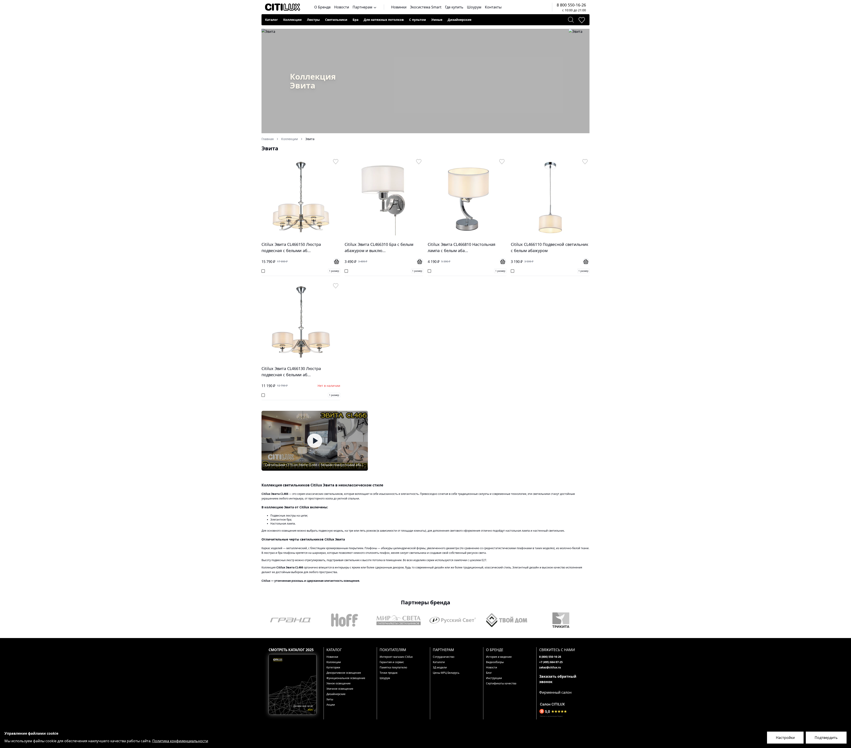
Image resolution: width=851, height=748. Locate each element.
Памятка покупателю (393, 667)
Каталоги (439, 662)
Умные (436, 20)
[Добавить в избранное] (335, 161)
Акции (330, 705)
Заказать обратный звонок (557, 679)
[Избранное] (581, 19)
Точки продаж (389, 673)
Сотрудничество (443, 657)
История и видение (499, 657)
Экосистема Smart (425, 7)
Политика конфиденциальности (180, 740)
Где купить (454, 7)
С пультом (417, 20)
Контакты (493, 7)
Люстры (313, 20)
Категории (333, 667)
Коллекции (292, 20)
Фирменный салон (555, 692)
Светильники (336, 20)
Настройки (785, 737)
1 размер (334, 270)
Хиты (329, 699)
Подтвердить (826, 737)
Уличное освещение (339, 689)
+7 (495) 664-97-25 (551, 662)
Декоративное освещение (343, 673)
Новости (341, 7)
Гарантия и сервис (392, 662)
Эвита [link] (309, 139)
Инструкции (494, 678)
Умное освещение (338, 683)
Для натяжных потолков (384, 20)
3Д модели (440, 667)
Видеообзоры (495, 662)
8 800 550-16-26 (571, 5)
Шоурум (474, 7)
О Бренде (322, 7)
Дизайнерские (459, 20)
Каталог (271, 20)
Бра (355, 20)
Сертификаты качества (501, 683)
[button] (315, 441)
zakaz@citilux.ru (550, 667)
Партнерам (363, 7)
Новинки (398, 7)
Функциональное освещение (345, 678)
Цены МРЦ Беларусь (446, 673)
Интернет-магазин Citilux (396, 657)
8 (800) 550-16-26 (550, 657)
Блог (489, 673)
